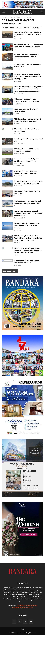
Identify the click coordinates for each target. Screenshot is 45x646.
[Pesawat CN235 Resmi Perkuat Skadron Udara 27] (7, 111)
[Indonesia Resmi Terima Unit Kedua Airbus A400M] (7, 66)
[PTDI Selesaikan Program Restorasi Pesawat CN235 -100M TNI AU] (7, 121)
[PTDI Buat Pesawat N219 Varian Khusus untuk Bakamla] (7, 151)
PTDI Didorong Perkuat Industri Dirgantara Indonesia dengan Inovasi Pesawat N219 (28, 213)
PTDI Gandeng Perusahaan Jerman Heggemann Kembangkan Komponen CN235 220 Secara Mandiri (28, 250)
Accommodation (8, 27)
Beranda (4, 17)
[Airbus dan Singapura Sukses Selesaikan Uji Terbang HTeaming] (7, 101)
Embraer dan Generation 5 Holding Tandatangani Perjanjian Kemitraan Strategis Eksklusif (27, 76)
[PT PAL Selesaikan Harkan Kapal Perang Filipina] (7, 131)
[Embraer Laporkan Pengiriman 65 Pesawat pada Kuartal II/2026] (7, 57)
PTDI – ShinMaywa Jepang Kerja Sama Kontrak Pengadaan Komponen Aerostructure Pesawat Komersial (28, 89)
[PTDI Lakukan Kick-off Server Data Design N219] (7, 193)
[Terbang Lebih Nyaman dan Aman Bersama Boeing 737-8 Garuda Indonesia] (7, 226)
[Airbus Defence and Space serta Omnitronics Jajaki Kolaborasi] (7, 173)
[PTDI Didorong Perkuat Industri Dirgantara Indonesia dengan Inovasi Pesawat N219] (7, 213)
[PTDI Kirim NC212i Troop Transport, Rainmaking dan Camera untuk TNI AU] (7, 34)
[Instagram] (20, 621)
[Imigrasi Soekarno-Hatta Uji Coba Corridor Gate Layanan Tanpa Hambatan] (7, 161)
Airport (27, 27)
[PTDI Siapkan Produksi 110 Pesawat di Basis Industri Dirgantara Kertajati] (7, 47)
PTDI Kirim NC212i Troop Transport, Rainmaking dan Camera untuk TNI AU (27, 34)
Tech (22, 629)
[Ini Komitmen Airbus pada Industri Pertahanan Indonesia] (7, 263)
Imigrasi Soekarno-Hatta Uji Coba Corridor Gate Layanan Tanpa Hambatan (26, 161)
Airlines (19, 27)
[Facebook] (14, 621)
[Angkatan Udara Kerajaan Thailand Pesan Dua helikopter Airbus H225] (7, 203)
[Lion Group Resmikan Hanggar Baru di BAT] (7, 141)
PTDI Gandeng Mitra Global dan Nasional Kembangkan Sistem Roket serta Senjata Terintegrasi (28, 238)
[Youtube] (31, 621)
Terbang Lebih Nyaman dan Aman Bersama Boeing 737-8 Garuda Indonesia (27, 225)
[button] (3, 12)
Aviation (35, 27)
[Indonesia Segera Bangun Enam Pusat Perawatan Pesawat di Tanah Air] (7, 183)
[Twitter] (25, 621)
